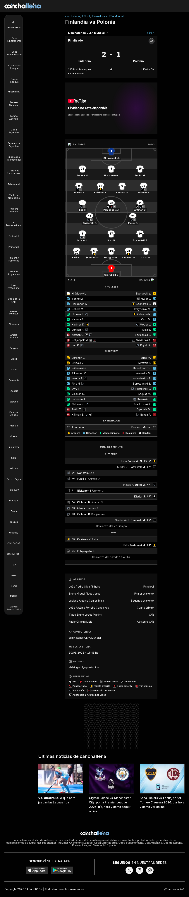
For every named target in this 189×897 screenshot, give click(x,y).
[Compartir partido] (151, 41)
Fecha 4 (150, 32)
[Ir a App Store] (36, 870)
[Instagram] (139, 870)
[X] (129, 870)
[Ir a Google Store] (62, 870)
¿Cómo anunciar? (174, 889)
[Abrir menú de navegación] (13, 22)
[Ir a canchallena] (22, 5)
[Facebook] (150, 870)
